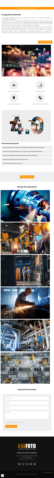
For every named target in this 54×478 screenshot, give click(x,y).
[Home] (27, 446)
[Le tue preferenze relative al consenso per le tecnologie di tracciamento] (2, 475)
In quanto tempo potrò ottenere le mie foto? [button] (15, 159)
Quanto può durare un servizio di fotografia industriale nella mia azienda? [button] (24, 147)
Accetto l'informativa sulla (15, 422)
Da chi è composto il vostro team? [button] (12, 163)
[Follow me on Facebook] (19, 464)
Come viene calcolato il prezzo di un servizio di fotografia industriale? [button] (22, 151)
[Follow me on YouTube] (30, 464)
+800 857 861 (31, 459)
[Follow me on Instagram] (23, 464)
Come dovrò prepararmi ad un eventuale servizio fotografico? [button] (20, 155)
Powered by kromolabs (48, 472)
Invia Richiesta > (11, 426)
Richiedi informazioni (45, 42)
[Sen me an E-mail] (34, 464)
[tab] (27, 147)
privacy (21, 422)
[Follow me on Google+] (27, 464)
